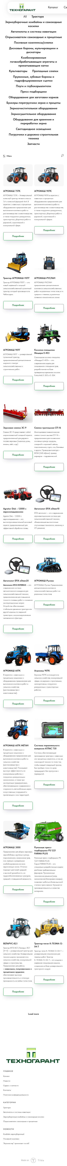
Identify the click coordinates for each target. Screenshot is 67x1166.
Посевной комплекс (11, 1139)
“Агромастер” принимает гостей (16, 1143)
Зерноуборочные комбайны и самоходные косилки (23, 1117)
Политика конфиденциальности (16, 1095)
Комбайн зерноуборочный (13, 1134)
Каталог (53, 7)
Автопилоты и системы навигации (16, 1112)
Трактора (7, 1107)
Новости (6, 1081)
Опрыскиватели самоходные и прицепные (20, 1121)
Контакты (7, 1090)
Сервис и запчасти (11, 1085)
